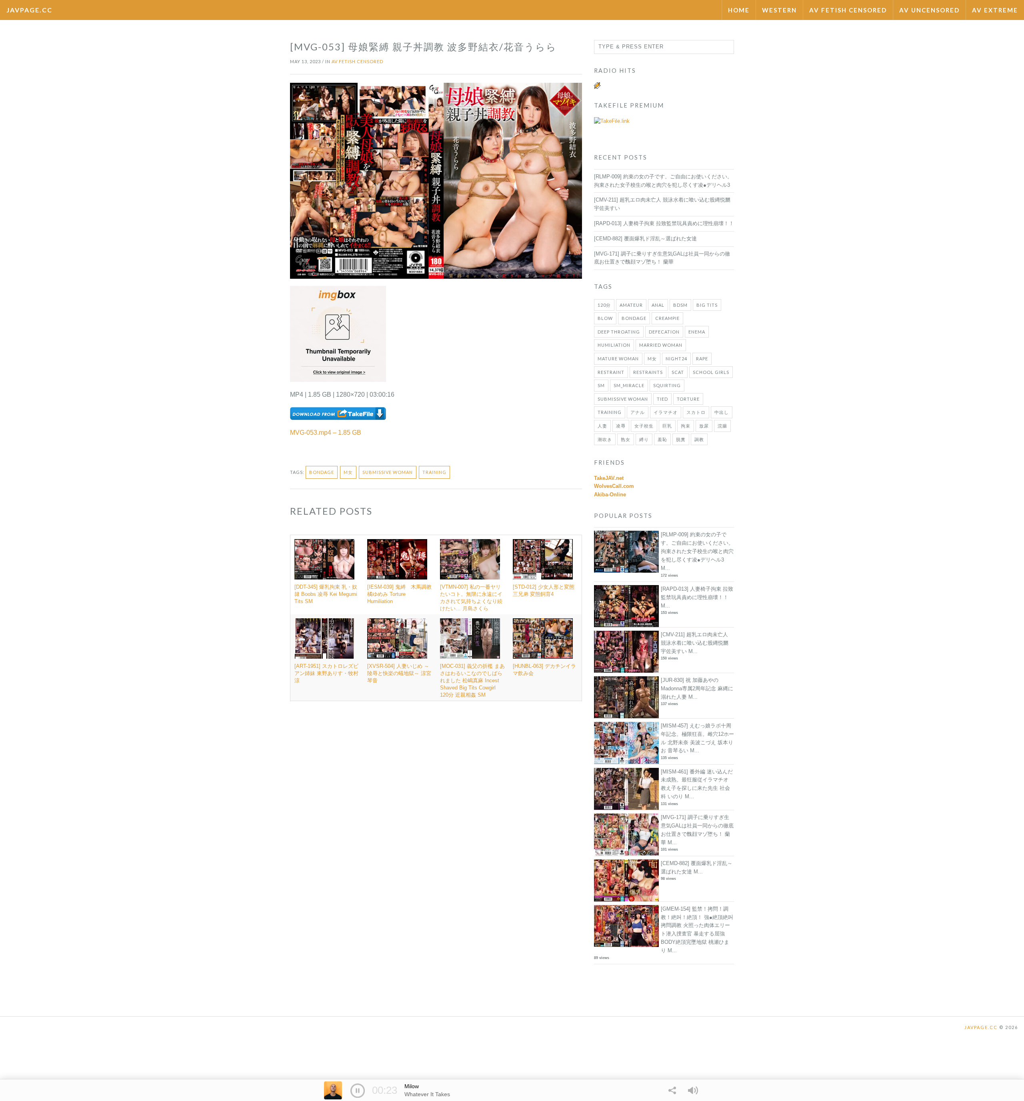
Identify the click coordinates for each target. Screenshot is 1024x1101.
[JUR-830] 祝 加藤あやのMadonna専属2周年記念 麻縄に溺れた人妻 (697, 688)
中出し (721, 412)
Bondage (321, 472)
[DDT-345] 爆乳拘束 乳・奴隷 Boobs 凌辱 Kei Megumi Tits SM (325, 594)
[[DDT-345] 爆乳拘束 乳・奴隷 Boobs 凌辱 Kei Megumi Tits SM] (326, 559)
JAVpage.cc (29, 10)
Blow (605, 318)
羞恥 (662, 439)
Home (739, 10)
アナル (637, 412)
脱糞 (681, 439)
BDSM (680, 305)
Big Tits (707, 305)
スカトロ (696, 412)
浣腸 (722, 425)
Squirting (667, 385)
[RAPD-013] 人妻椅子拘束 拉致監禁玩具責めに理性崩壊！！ (664, 223)
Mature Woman (618, 358)
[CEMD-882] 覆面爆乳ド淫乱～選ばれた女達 (645, 239)
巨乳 (667, 425)
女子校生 (644, 425)
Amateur (631, 305)
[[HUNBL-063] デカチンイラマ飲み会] (545, 638)
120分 (604, 305)
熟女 (625, 439)
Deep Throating (619, 331)
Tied (662, 399)
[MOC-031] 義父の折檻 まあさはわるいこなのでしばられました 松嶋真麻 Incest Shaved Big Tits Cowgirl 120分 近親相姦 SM (472, 680)
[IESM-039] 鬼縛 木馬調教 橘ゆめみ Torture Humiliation (402, 594)
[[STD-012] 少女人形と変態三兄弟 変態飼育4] (545, 559)
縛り (644, 439)
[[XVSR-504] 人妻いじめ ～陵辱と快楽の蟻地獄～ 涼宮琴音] (399, 638)
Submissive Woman (387, 472)
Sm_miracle (629, 385)
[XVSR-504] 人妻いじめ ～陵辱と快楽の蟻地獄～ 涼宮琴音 (399, 673)
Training (434, 472)
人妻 (602, 425)
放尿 (704, 425)
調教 (699, 439)
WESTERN (779, 10)
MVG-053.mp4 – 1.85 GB (325, 432)
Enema (696, 331)
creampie (667, 318)
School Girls (711, 372)
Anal (658, 305)
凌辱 (621, 425)
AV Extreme (995, 10)
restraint (611, 372)
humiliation (614, 345)
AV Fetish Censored (848, 10)
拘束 (685, 425)
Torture (688, 399)
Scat (678, 372)
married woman (660, 345)
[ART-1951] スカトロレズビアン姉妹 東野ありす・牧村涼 (326, 673)
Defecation (664, 331)
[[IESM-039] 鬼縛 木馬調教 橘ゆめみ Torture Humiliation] (399, 559)
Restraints (648, 372)
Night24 (676, 358)
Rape (702, 358)
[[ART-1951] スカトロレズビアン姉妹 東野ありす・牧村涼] (326, 638)
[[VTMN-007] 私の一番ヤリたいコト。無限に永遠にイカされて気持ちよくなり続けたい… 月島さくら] (472, 559)
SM (601, 385)
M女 (348, 472)
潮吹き (605, 439)
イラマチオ (666, 412)
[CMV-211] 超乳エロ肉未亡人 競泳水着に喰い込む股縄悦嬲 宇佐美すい (694, 642)
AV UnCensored (929, 10)
